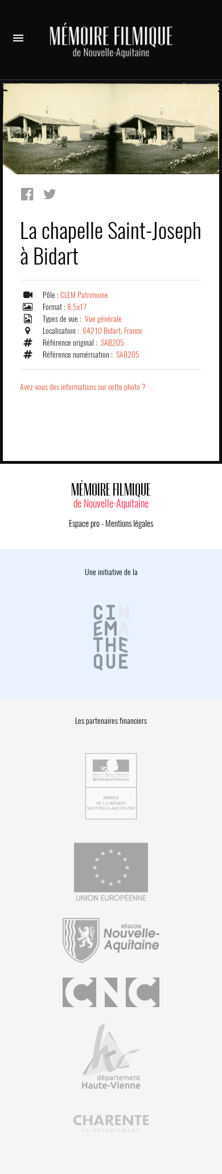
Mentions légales (129, 523)
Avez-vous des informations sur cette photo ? (83, 386)
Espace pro (84, 523)
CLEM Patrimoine (84, 295)
